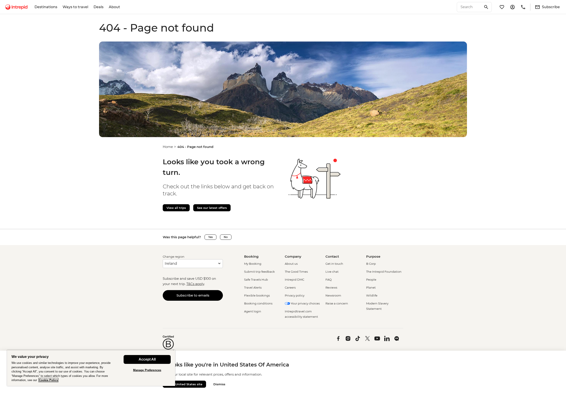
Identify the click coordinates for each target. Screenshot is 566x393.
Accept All (147, 359)
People (371, 279)
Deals (98, 7)
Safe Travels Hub (256, 279)
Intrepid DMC (294, 279)
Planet (371, 287)
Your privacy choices (305, 303)
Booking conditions (258, 303)
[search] (469, 7)
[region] (91, 368)
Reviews (331, 287)
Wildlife (371, 295)
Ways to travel (75, 7)
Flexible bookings (257, 295)
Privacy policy (294, 295)
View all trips (176, 208)
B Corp (371, 263)
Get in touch (334, 263)
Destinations (45, 7)
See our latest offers (212, 208)
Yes (210, 237)
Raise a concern (336, 303)
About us (291, 263)
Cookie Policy (48, 380)
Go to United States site (184, 384)
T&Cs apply (195, 284)
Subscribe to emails (192, 295)
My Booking (252, 263)
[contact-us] (523, 7)
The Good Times (296, 271)
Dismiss (219, 384)
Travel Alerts (253, 287)
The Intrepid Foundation (384, 271)
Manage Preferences (147, 370)
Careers (290, 287)
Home (168, 147)
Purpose (373, 256)
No (226, 237)
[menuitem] (16, 7)
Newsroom (333, 295)
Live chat (331, 271)
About (114, 7)
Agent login (252, 311)
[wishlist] (502, 7)
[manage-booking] (512, 7)
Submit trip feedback (259, 271)
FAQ (328, 279)
